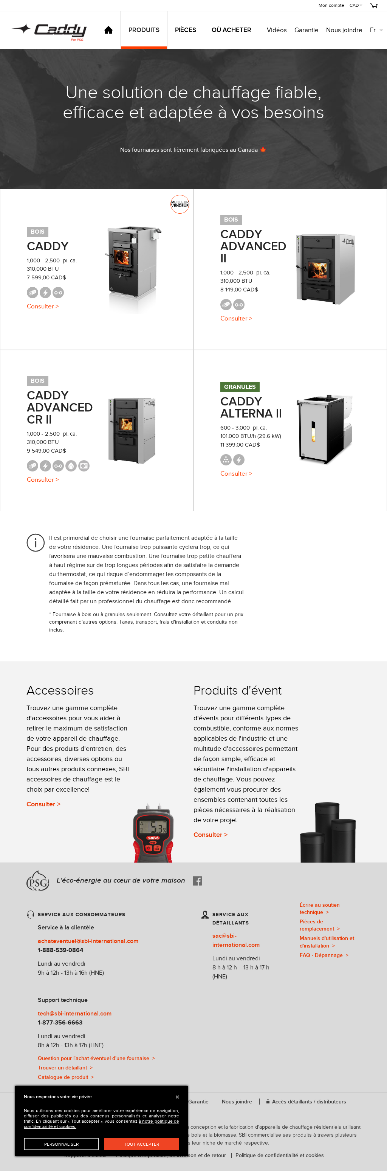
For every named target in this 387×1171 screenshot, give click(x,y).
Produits (143, 30)
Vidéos (277, 30)
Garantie (306, 30)
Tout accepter (141, 1144)
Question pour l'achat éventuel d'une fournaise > (96, 1058)
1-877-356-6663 (60, 1022)
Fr (373, 30)
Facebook (197, 881)
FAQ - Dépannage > (324, 955)
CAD (354, 5)
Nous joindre (344, 30)
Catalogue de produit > (66, 1077)
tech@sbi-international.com (74, 1013)
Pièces (185, 30)
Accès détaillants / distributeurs (308, 1102)
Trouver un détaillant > (65, 1068)
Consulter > (43, 804)
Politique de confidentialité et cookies (279, 1155)
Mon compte (331, 5)
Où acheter (231, 30)
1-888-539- (53, 950)
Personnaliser (61, 1144)
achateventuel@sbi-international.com (88, 941)
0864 (76, 950)
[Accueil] (108, 30)
